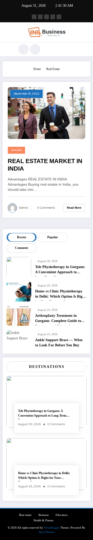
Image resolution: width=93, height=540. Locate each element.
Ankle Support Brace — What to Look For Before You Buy (59, 342)
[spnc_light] (35, 49)
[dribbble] (46, 17)
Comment (21, 248)
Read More (74, 207)
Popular (52, 237)
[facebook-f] (34, 17)
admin (23, 208)
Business (16, 150)
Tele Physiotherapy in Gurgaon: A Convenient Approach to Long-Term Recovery (60, 270)
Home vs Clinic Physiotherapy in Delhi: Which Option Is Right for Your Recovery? (60, 295)
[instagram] (52, 17)
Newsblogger (52, 527)
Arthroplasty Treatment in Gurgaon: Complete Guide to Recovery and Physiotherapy (58, 319)
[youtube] (59, 17)
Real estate (25, 515)
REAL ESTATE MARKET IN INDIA (45, 165)
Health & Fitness (43, 520)
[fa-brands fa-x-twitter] (40, 17)
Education (62, 515)
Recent (21, 237)
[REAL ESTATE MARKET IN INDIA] (46, 113)
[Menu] (8, 49)
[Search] (23, 49)
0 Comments (46, 208)
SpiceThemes (47, 532)
